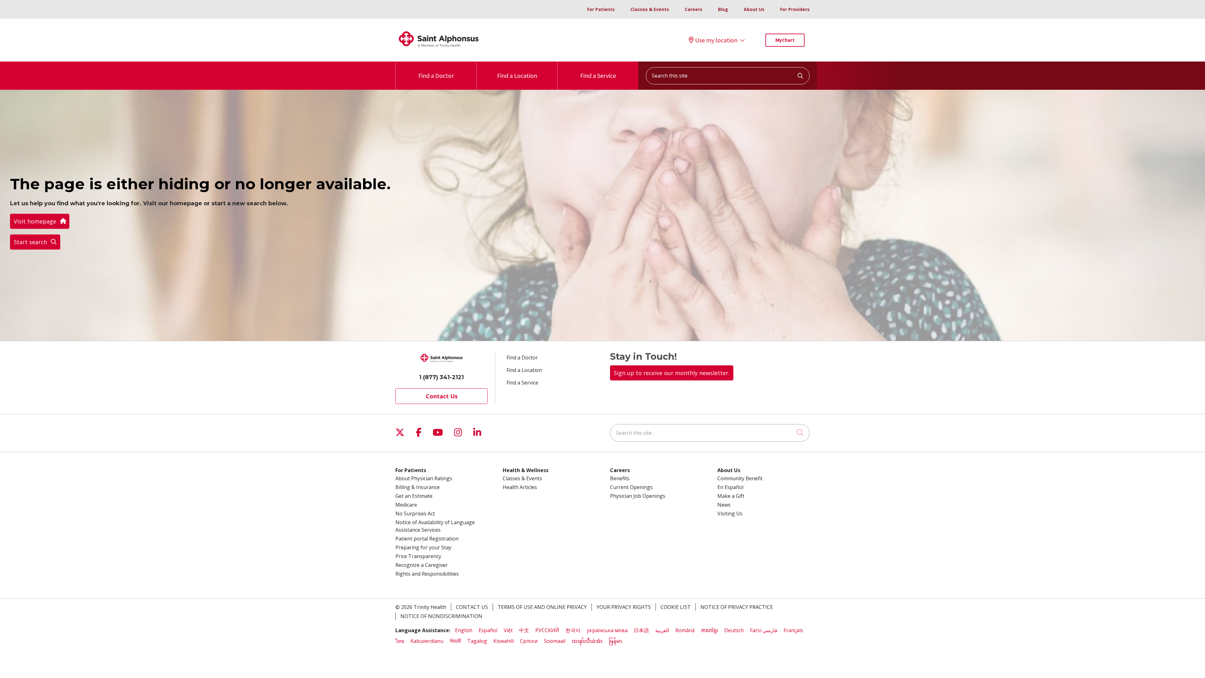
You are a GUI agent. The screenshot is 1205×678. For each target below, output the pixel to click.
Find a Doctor (436, 75)
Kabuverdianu (426, 641)
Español (488, 630)
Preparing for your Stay (423, 547)
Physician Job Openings (637, 495)
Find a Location (517, 75)
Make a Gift (730, 495)
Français (793, 630)
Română (685, 630)
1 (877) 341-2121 (441, 377)
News (724, 504)
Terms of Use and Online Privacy (542, 607)
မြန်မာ (615, 641)
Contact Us (442, 396)
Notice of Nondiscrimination (441, 616)
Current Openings (631, 487)
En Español (730, 487)
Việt (508, 630)
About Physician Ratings (423, 478)
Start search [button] (30, 242)
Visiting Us (729, 513)
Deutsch (734, 630)
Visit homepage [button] (35, 221)
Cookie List (676, 607)
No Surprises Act (415, 513)
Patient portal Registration (426, 538)
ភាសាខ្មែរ (709, 630)
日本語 (641, 630)
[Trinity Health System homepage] (438, 49)
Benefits (619, 478)
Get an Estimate (413, 495)
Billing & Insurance (417, 487)
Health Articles (520, 487)
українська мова (607, 630)
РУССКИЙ (547, 630)
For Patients (601, 9)
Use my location (716, 40)
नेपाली (455, 641)
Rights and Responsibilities (427, 573)
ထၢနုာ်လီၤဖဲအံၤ (587, 641)
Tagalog (477, 641)
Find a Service (598, 75)
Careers (693, 9)
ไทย (399, 641)
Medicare (406, 504)
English (463, 630)
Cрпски (529, 641)
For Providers (795, 9)
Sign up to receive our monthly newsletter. (672, 373)
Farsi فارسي (763, 630)
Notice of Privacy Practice (736, 607)
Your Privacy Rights (624, 607)
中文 (524, 630)
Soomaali (554, 641)
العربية (662, 630)
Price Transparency (418, 556)
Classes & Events (649, 9)
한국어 (573, 630)
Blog (723, 9)
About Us (754, 9)
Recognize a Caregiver (421, 565)
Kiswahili (503, 641)
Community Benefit (740, 478)
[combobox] (728, 75)
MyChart (785, 40)
